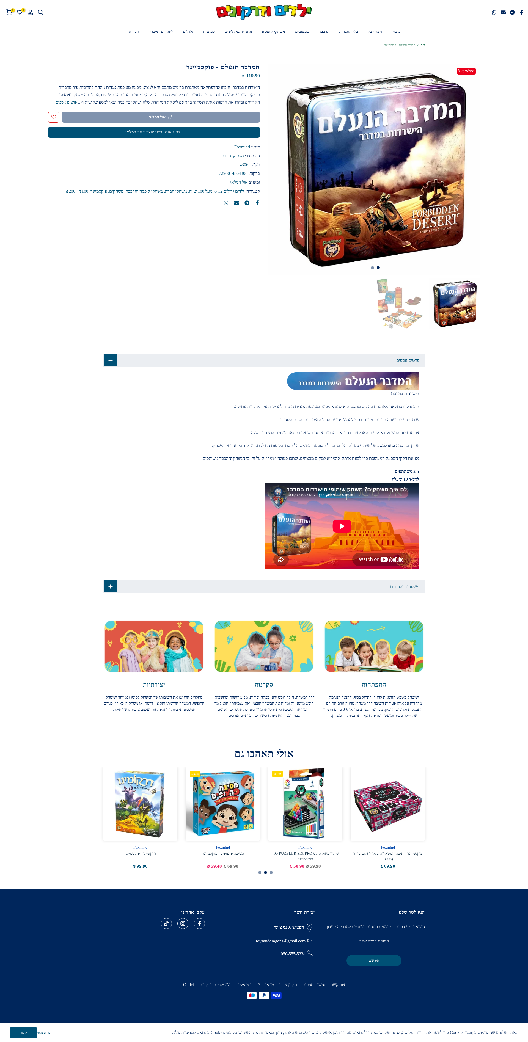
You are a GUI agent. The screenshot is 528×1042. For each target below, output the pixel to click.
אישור (23, 1033)
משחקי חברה (233, 155)
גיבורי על (375, 31)
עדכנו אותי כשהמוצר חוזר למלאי (154, 132)
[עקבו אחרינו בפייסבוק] (199, 923)
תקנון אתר (288, 984)
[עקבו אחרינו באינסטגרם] (182, 923)
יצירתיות (154, 684)
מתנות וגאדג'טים (238, 31)
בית (423, 44)
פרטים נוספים (66, 102)
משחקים (116, 191)
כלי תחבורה (348, 31)
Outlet (188, 984)
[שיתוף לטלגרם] (512, 12)
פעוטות (209, 31)
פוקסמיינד (98, 191)
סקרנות (264, 684)
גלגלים (188, 31)
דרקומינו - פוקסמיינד (140, 853)
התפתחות (374, 684)
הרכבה (323, 31)
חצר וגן (133, 31)
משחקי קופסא (273, 31)
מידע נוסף (43, 1032)
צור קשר (338, 984)
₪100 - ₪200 (77, 191)
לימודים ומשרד (161, 31)
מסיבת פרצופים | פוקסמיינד (223, 853)
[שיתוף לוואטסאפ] (494, 12)
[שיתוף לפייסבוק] (521, 12)
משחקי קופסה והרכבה (144, 191)
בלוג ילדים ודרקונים (215, 984)
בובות (396, 31)
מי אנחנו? (266, 984)
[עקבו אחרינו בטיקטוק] (166, 923)
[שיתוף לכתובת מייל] (503, 12)
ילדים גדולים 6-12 (229, 191)
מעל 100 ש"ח (200, 191)
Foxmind (242, 147)
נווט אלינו (245, 984)
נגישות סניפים (313, 984)
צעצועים (302, 31)
